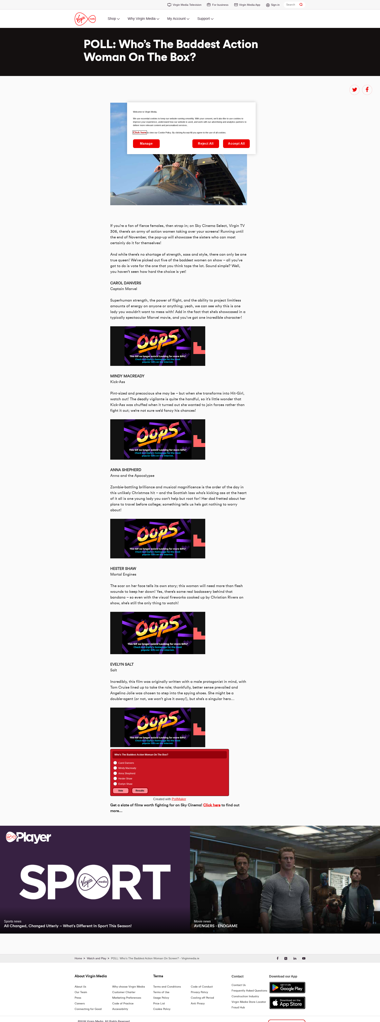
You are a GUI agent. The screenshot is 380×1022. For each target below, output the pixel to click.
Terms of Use (161, 992)
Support (203, 19)
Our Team (81, 992)
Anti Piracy (198, 1003)
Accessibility (120, 1009)
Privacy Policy (199, 992)
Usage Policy (161, 997)
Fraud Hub (238, 1007)
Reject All (206, 143)
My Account (176, 19)
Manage (146, 143)
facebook (367, 90)
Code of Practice (123, 1003)
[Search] (301, 4)
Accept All (236, 143)
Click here (211, 805)
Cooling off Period (202, 997)
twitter (354, 90)
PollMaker (179, 799)
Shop (112, 19)
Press (78, 997)
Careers (80, 1003)
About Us (80, 986)
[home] (80, 958)
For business (220, 4)
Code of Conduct (202, 986)
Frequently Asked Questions (249, 990)
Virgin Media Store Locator (249, 1002)
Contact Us (239, 985)
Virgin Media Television (187, 4)
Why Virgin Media (142, 19)
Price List (159, 1003)
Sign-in (275, 4)
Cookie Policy (161, 1009)
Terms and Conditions (167, 986)
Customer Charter (123, 992)
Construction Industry (245, 996)
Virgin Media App (249, 4)
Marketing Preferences (126, 997)
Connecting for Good (88, 1009)
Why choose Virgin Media (128, 986)
